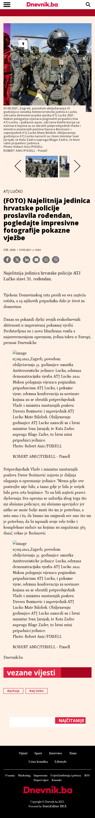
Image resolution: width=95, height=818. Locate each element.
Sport (38, 753)
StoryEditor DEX (54, 806)
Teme (73, 753)
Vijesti (23, 753)
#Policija (13, 691)
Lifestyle (60, 761)
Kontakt (57, 780)
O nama (10, 775)
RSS (87, 775)
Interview (55, 753)
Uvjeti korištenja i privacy (65, 775)
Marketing (24, 775)
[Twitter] (17, 259)
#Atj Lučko (36, 691)
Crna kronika (38, 761)
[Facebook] (7, 259)
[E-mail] (36, 259)
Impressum (40, 775)
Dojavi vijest (41, 780)
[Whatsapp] (46, 259)
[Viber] (55, 259)
